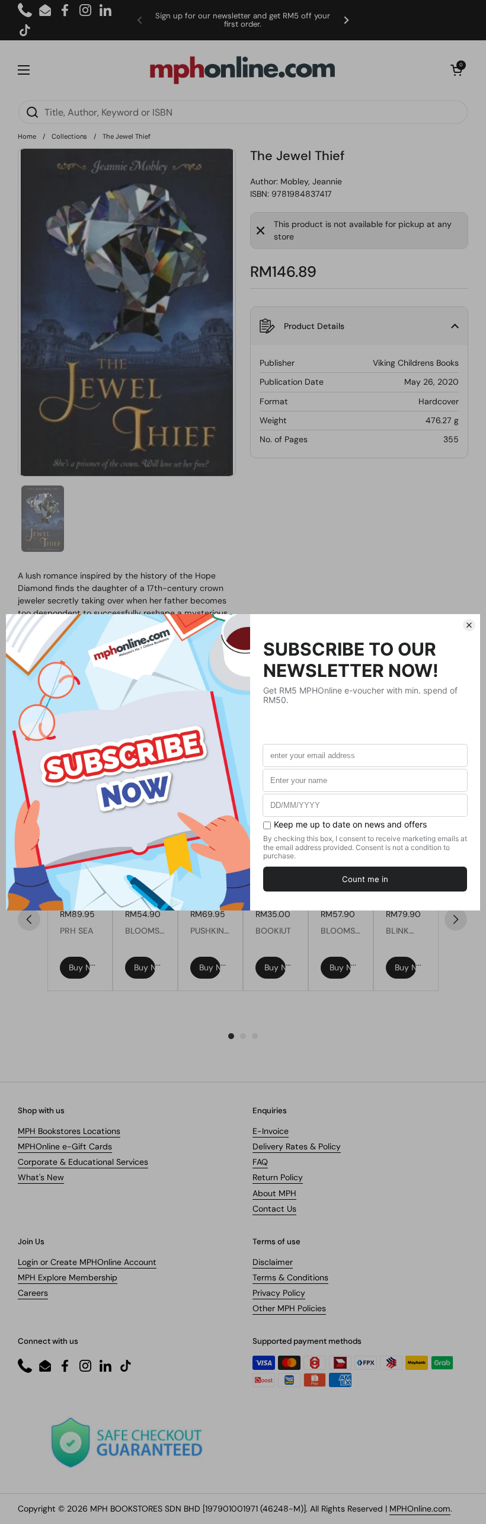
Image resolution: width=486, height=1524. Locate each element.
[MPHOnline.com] (242, 70)
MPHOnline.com (419, 1508)
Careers (33, 1292)
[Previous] (29, 919)
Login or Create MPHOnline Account (87, 1262)
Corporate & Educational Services (83, 1161)
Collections (69, 136)
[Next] (456, 919)
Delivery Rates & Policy (296, 1146)
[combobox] (243, 112)
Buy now (79, 967)
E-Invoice (270, 1131)
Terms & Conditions (290, 1277)
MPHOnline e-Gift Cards (65, 1146)
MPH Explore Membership (67, 1277)
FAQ (260, 1161)
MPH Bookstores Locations (69, 1131)
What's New (41, 1177)
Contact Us (274, 1208)
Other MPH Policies (289, 1308)
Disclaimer (272, 1262)
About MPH (274, 1193)
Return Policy (277, 1177)
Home (27, 136)
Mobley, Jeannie (311, 181)
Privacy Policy (278, 1292)
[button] (456, 70)
